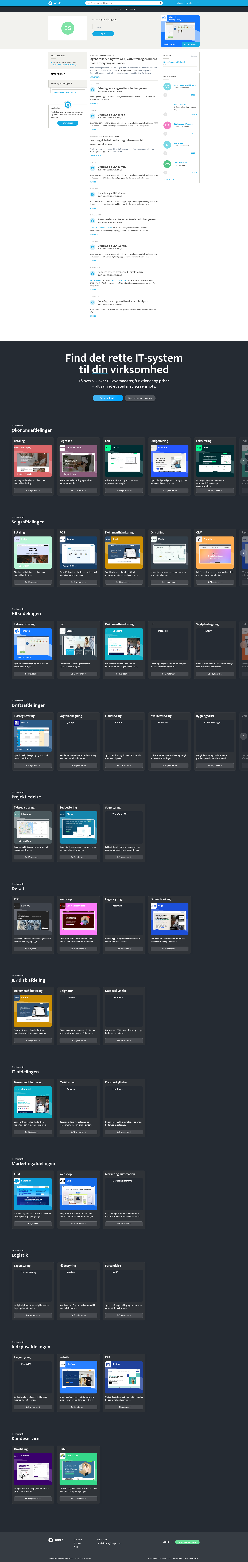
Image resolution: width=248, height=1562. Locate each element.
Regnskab (66, 441)
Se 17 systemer (31, 674)
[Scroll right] (243, 466)
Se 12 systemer (31, 490)
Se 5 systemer (77, 1040)
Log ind (189, 3)
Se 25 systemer (168, 582)
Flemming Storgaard (119, 280)
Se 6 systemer (168, 490)
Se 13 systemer (122, 490)
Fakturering (203, 441)
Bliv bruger (179, 3)
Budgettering (159, 441)
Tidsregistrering (24, 624)
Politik (77, 1547)
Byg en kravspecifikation (140, 398)
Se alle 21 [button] (167, 179)
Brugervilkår (178, 1558)
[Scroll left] (4, 466)
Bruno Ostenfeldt (180, 104)
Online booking (161, 899)
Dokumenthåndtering (119, 532)
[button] (180, 95)
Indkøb (64, 1357)
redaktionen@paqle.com (109, 1543)
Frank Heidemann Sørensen (101, 227)
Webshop (66, 899)
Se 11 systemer (214, 582)
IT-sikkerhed (68, 1082)
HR (152, 624)
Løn (107, 441)
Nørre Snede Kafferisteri (65, 92)
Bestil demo (68, 123)
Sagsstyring (113, 807)
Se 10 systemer (77, 1132)
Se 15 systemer (77, 582)
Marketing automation (120, 1174)
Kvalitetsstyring (161, 716)
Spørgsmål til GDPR (192, 1558)
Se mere (93, 103)
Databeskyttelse (116, 990)
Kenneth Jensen (96, 280)
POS (62, 532)
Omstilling (157, 532)
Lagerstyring (113, 899)
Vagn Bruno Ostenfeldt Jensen (185, 85)
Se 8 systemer (168, 765)
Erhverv (77, 1543)
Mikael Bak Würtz (180, 162)
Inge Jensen (178, 143)
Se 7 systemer (214, 674)
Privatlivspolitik (165, 1558)
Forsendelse (113, 1265)
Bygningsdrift (205, 716)
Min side (117, 9)
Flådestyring (113, 716)
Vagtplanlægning (207, 624)
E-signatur (66, 990)
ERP (107, 1357)
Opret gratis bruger (187, 1542)
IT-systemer (130, 9)
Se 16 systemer (122, 582)
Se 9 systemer (214, 490)
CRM (199, 532)
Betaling (19, 441)
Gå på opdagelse (108, 398)
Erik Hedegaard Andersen (183, 124)
